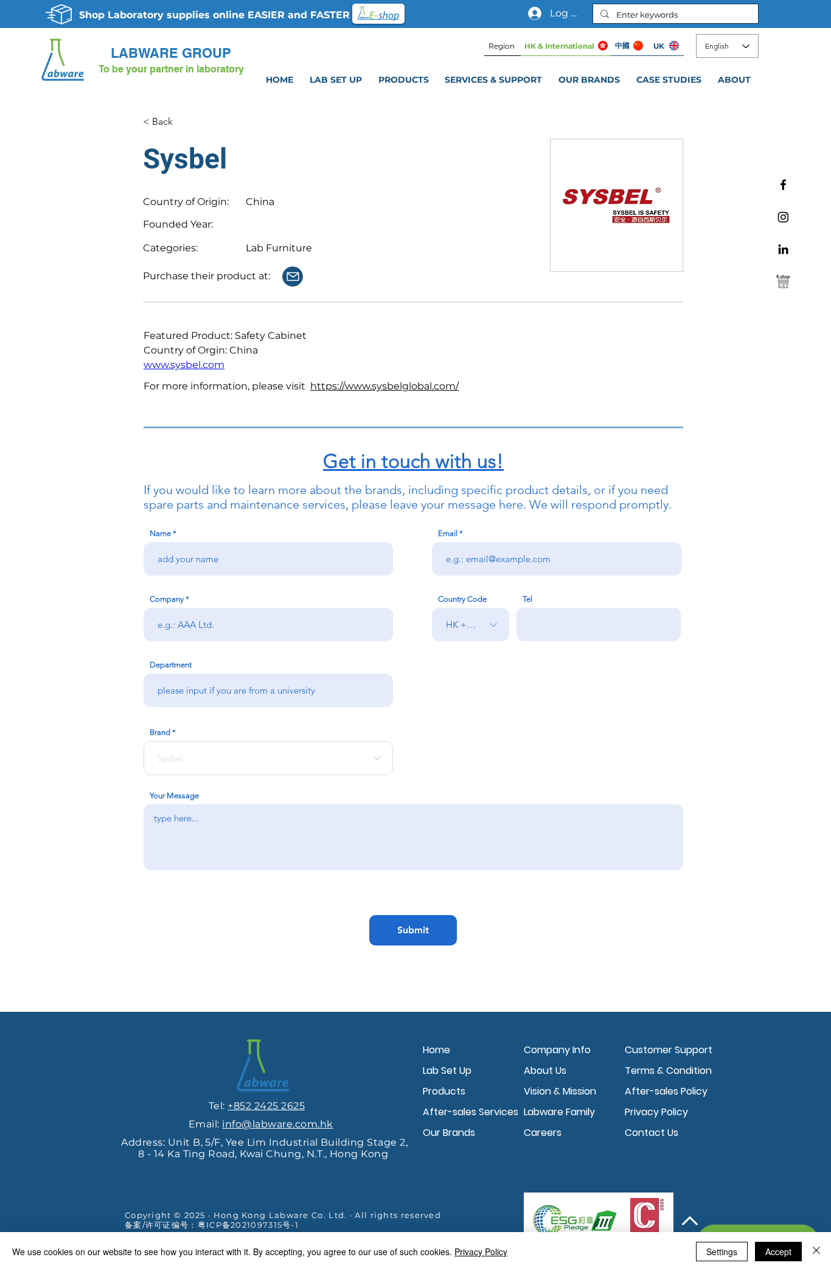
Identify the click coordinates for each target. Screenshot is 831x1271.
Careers (543, 1133)
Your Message (174, 795)
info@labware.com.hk (277, 1124)
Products (444, 1091)
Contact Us (651, 1133)
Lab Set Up (447, 1071)
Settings (721, 1251)
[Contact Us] (292, 276)
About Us (545, 1071)
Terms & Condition (668, 1071)
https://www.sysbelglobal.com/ (384, 386)
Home (436, 1050)
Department (171, 665)
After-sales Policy (666, 1091)
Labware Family (559, 1112)
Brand (160, 732)
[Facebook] (783, 185)
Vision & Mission (560, 1091)
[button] (494, 79)
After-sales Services (470, 1112)
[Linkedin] (783, 249)
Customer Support (668, 1050)
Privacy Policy (656, 1112)
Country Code (462, 599)
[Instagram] (783, 217)
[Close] (816, 1251)
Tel (527, 599)
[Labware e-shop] (783, 281)
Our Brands (449, 1133)
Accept (778, 1251)
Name (160, 533)
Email (447, 533)
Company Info (557, 1050)
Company (167, 599)
